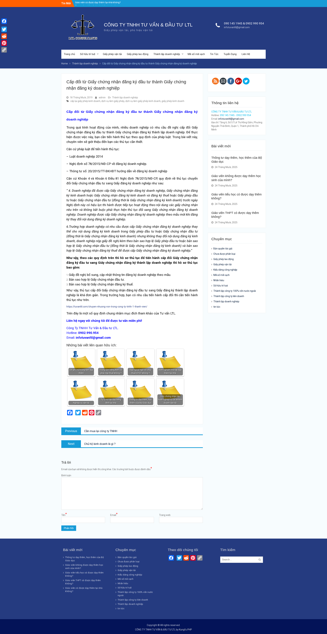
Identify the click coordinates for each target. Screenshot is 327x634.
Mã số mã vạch (196, 54)
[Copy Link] (4, 49)
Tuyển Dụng (230, 54)
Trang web (164, 515)
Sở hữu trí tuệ (87, 54)
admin (102, 97)
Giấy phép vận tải (112, 54)
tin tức (216, 306)
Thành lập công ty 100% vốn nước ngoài (234, 291)
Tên (64, 514)
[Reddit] (4, 36)
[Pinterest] (4, 43)
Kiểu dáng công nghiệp (225, 269)
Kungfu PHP (185, 629)
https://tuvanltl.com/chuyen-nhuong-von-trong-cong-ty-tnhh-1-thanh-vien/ (106, 306)
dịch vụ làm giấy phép (112, 101)
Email (114, 514)
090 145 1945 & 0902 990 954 (244, 23)
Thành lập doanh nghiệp (166, 54)
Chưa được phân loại (224, 253)
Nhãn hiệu (218, 280)
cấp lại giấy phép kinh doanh (85, 101)
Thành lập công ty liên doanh (228, 296)
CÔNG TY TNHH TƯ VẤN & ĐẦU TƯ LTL (148, 24)
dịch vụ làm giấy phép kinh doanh (143, 101)
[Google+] (4, 25)
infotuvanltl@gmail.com (237, 27)
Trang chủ (69, 54)
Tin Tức (214, 54)
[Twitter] (4, 29)
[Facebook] (4, 21)
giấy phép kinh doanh (173, 101)
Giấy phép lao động (137, 54)
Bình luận (66, 475)
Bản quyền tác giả (222, 248)
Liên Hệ (246, 54)
